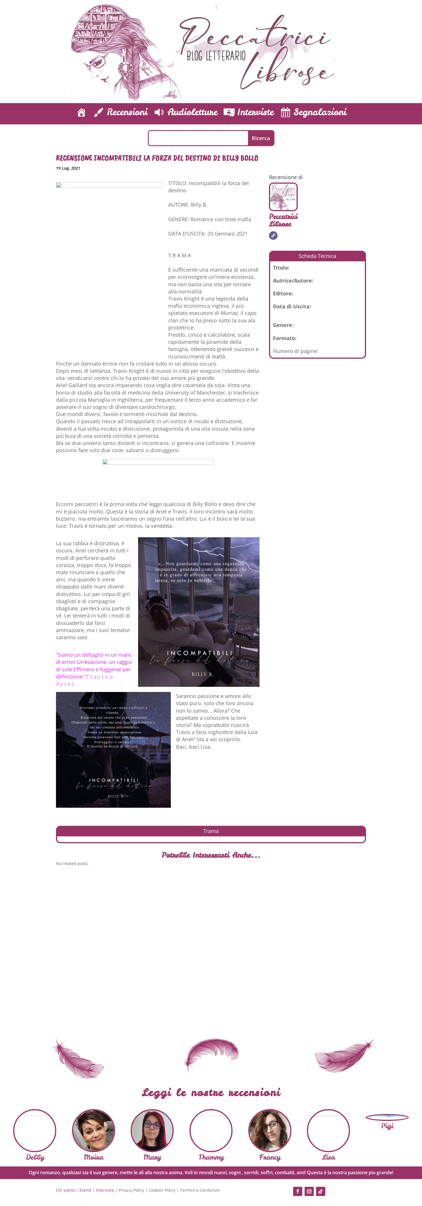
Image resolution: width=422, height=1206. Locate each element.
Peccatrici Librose (283, 220)
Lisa (328, 1157)
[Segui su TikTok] (320, 1191)
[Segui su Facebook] (297, 1191)
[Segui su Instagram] (309, 1191)
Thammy (211, 1157)
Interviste (105, 1190)
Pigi (387, 1126)
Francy (269, 1157)
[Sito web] (273, 235)
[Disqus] (211, 950)
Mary (152, 1157)
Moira (93, 1157)
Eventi (85, 1190)
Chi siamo (65, 1190)
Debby (35, 1157)
